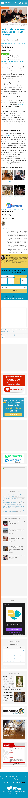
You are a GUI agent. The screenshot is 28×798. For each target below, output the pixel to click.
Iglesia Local (4, 8)
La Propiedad (15, 776)
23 (4, 661)
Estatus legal (10, 779)
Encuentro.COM (7, 135)
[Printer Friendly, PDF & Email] (5, 54)
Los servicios (23, 776)
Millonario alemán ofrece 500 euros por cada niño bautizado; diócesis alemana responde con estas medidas (17, 539)
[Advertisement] (14, 319)
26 (14, 661)
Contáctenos (23, 779)
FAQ (10, 776)
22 (23, 658)
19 (14, 658)
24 (7, 661)
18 (10, 658)
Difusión (4, 779)
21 (20, 658)
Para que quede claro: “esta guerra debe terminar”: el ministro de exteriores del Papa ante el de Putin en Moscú (13, 506)
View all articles (5, 228)
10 (7, 655)
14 (20, 655)
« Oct (4, 667)
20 (17, 658)
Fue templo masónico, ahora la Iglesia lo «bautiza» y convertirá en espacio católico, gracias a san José (16, 548)
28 (20, 661)
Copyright (16, 779)
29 (23, 661)
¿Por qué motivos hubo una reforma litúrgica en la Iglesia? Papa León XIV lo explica (8, 695)
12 (14, 655)
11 (10, 655)
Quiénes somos (4, 776)
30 (4, 663)
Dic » (7, 667)
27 (17, 661)
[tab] (8, 744)
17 (7, 658)
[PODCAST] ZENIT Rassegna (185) (10, 498)
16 (4, 658)
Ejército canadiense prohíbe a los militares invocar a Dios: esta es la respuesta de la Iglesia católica (16, 530)
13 (17, 655)
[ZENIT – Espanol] (8, 3)
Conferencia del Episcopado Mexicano (12, 61)
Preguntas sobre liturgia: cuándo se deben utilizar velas (17, 556)
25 (10, 661)
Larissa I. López (20, 43)
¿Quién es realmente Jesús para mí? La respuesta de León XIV (17, 522)
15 (23, 655)
